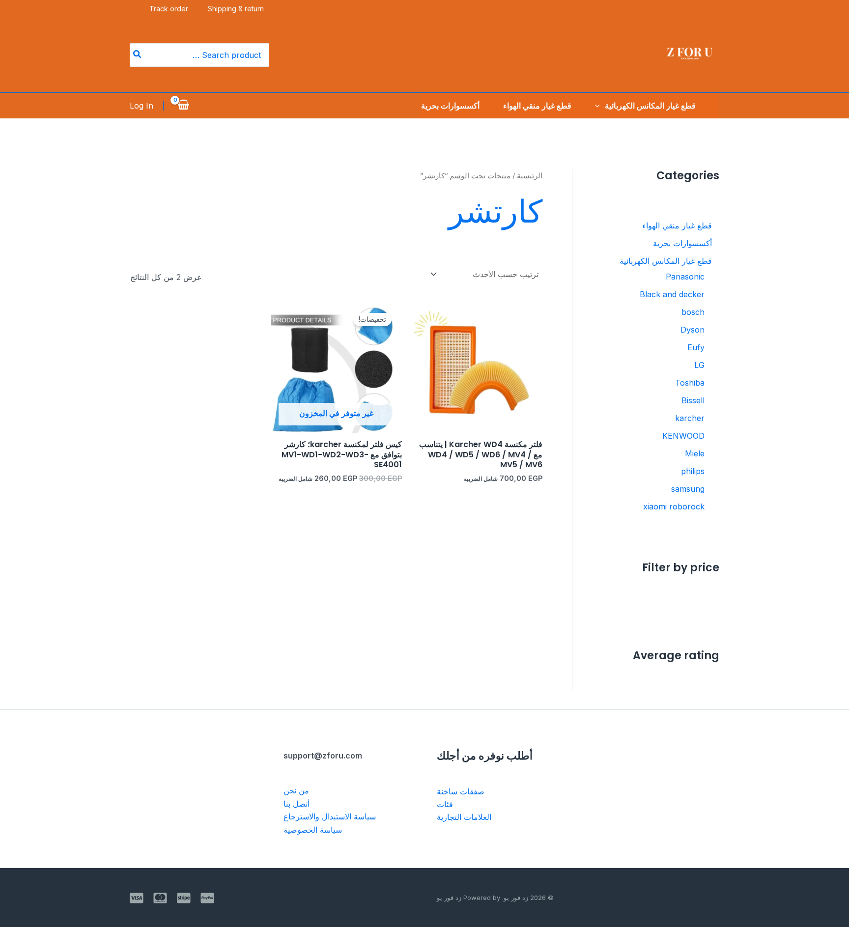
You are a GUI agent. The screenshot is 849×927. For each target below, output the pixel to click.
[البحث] (136, 55)
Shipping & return (236, 8)
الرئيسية (529, 175)
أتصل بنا (296, 804)
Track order (168, 8)
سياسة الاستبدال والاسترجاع (329, 816)
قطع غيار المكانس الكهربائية (650, 106)
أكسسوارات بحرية (450, 106)
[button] (600, 105)
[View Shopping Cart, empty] (183, 105)
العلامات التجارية (464, 817)
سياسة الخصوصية (312, 830)
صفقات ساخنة (460, 791)
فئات (445, 804)
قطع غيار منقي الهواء (537, 106)
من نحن (296, 790)
